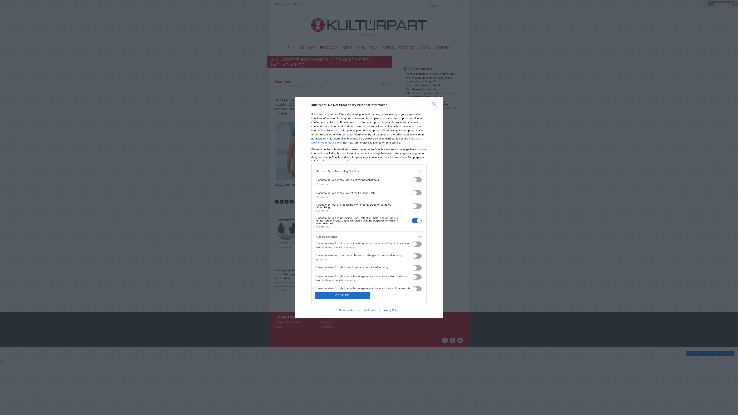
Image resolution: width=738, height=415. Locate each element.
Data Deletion (347, 310)
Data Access (369, 310)
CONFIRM (342, 295)
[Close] (435, 105)
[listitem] (369, 171)
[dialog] (369, 207)
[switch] (417, 179)
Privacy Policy (390, 310)
